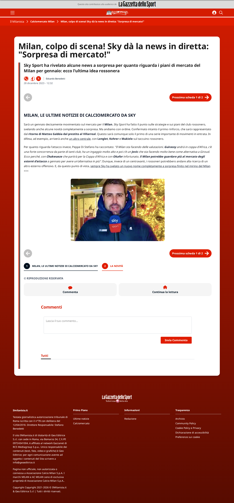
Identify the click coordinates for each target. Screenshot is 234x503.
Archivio (180, 418)
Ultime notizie (81, 418)
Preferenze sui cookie (187, 437)
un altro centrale (80, 139)
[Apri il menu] (12, 12)
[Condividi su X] (38, 78)
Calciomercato (81, 423)
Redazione (130, 418)
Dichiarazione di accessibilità (192, 432)
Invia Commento (176, 340)
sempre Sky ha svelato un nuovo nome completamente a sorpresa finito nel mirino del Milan (150, 166)
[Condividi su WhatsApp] (26, 78)
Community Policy (185, 423)
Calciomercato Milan (42, 21)
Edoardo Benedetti (55, 78)
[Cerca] (221, 12)
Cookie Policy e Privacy (188, 428)
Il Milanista (17, 21)
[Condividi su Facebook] (32, 78)
